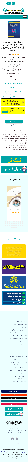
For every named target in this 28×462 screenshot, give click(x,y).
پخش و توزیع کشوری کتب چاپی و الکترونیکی (18, 356)
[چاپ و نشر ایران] (14, 11)
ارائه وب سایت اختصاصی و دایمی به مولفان (18, 347)
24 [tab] (12, 225)
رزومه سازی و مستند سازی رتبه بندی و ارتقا (18, 333)
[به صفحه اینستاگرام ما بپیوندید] (16, 438)
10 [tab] (22, 223)
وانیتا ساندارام (16, 57)
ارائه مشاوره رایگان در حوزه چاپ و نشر (19, 362)
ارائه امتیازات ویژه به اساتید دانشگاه (20, 365)
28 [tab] (16, 227)
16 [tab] (9, 223)
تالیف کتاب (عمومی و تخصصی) (20, 359)
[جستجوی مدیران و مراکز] (18, 3)
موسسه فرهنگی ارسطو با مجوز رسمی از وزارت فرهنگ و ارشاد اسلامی (14, 452)
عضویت (8, 3)
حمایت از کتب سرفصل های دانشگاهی (19, 381)
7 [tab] (9, 222)
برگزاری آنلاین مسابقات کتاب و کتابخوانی (19, 373)
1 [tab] (22, 222)
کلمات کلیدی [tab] (14, 125)
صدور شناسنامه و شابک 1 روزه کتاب (20, 324)
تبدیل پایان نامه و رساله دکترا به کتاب (19, 341)
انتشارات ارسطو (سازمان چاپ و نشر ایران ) (11, 61)
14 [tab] (14, 223)
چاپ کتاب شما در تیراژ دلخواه (21, 321)
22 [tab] (16, 225)
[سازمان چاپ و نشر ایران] (14, 267)
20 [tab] (20, 225)
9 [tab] (5, 222)
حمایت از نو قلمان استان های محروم (20, 379)
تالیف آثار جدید (14, 394)
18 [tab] (5, 223)
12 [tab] (18, 223)
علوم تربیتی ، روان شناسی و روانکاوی (10, 70)
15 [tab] (12, 223)
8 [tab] (7, 222)
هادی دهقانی (11, 59)
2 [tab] (20, 222)
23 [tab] (14, 225)
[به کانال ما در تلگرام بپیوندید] (12, 438)
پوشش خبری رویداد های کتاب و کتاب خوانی (18, 370)
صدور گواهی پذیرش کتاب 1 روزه (20, 327)
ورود (13, 3)
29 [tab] (14, 227)
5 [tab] (14, 222)
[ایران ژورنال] (14, 159)
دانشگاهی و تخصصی (9, 69)
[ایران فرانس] (14, 169)
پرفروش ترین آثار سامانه (14, 391)
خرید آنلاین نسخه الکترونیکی (13, 92)
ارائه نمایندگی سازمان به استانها (21, 367)
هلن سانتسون (8, 57)
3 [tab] (18, 222)
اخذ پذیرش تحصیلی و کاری (14, 398)
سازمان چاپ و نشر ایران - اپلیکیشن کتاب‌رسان (9, 65)
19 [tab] (22, 225)
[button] (25, 16)
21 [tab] (18, 225)
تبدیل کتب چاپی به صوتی (22, 344)
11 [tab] (20, 223)
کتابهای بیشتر (14, 238)
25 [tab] (9, 225)
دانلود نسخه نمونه (6, 96)
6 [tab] (12, 222)
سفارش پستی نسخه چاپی (18, 96)
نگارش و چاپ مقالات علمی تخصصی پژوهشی (18, 338)
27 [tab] (5, 225)
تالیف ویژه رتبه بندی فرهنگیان (21, 376)
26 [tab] (7, 225)
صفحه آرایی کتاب (14, 404)
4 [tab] (16, 222)
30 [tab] (12, 227)
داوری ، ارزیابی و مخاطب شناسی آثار (19, 330)
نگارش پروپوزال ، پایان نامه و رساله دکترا (19, 335)
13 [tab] (16, 223)
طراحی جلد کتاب (14, 401)
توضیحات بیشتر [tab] (14, 121)
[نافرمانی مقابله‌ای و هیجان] (14, 196)
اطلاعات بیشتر (5, 112)
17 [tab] (7, 223)
